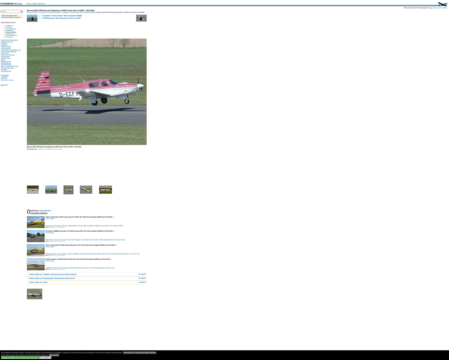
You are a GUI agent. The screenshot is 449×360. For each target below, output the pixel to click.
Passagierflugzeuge (7, 68)
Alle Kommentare (45, 210)
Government (5, 53)
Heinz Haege (50, 218)
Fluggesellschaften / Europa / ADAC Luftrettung (80, 225)
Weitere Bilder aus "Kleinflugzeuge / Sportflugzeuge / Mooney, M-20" (52, 278)
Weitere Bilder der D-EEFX (38, 282)
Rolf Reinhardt (31, 149)
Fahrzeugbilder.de (10, 29)
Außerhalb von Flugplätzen (9, 40)
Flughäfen (4, 43)
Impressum (41, 3)
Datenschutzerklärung (7, 80)
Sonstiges (4, 70)
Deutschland (75, 12)
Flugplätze (66, 12)
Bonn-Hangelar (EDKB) (87, 12)
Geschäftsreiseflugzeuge (9, 51)
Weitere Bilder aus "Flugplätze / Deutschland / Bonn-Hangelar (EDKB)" (53, 274)
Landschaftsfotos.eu (11, 35)
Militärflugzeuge (6, 63)
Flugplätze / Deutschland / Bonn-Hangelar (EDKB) (62, 16)
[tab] (87, 274)
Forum (29, 3)
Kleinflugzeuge (5, 58)
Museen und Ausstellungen (9, 66)
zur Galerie (142, 274)
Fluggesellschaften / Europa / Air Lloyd (114, 239)
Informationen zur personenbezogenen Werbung (140, 353)
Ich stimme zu (45, 357)
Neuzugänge (5, 75)
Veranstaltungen (6, 71)
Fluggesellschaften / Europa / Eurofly (104, 268)
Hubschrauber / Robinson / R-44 (84, 268)
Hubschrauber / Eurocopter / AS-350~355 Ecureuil (60, 239)
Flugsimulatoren (6, 47)
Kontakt (34, 3)
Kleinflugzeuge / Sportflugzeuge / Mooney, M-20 (61, 18)
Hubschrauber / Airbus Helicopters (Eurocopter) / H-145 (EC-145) (120, 253)
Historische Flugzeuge (8, 55)
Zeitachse (4, 78)
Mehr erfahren (54, 355)
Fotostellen (4, 77)
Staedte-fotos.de (10, 34)
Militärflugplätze (6, 61)
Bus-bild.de (8, 27)
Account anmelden (441, 8)
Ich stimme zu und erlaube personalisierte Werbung (20, 357)
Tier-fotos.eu (9, 37)
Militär (3, 60)
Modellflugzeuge (6, 65)
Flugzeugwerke (6, 48)
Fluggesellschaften (7, 42)
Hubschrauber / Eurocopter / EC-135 (56, 225)
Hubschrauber (5, 56)
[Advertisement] (69, 28)
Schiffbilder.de (9, 30)
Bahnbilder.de (9, 25)
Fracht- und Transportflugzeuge (11, 50)
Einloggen (430, 8)
